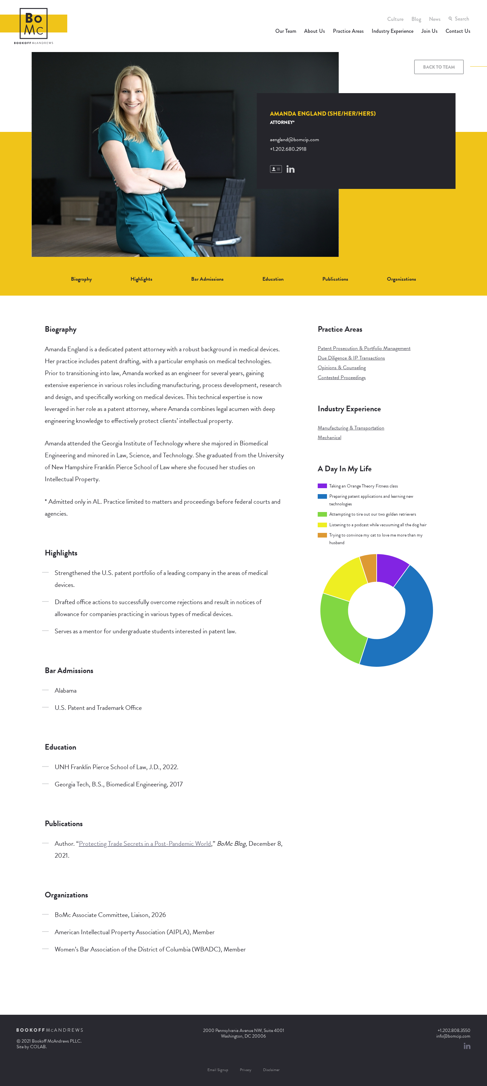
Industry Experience (392, 31)
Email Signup (217, 1070)
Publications (335, 279)
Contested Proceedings (342, 377)
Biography (81, 279)
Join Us (429, 31)
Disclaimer (271, 1070)
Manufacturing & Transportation (351, 428)
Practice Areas (348, 31)
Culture (395, 19)
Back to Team (439, 67)
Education (273, 279)
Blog (416, 19)
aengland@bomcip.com (294, 139)
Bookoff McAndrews (33, 26)
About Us (314, 31)
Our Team (285, 31)
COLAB (38, 1046)
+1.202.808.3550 (454, 1030)
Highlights (141, 279)
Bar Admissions (207, 279)
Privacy (245, 1070)
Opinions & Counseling (342, 368)
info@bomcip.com (453, 1036)
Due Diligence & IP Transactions (351, 358)
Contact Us (458, 31)
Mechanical (329, 437)
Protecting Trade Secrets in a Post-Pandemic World (145, 843)
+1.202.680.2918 (288, 149)
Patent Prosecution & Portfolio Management (364, 348)
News (435, 19)
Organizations (401, 279)
